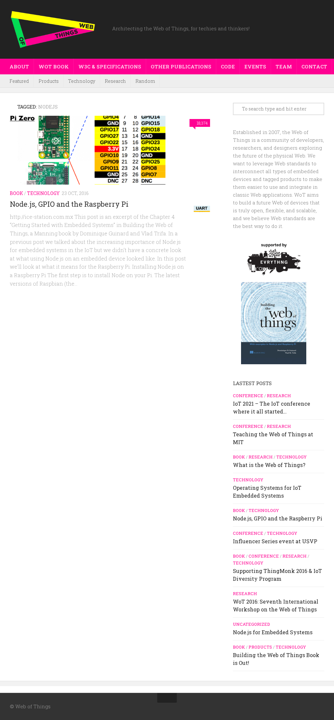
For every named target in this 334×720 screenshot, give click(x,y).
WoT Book (53, 66)
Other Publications (181, 66)
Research (115, 81)
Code (228, 66)
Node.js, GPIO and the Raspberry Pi (69, 204)
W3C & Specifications (109, 66)
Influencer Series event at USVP (275, 541)
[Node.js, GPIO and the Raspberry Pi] (111, 164)
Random (145, 81)
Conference (248, 395)
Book (16, 193)
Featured (19, 81)
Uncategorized (251, 624)
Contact (314, 66)
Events (255, 66)
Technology (81, 81)
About (19, 66)
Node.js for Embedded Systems (272, 632)
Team (284, 66)
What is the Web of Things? (269, 464)
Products (48, 81)
